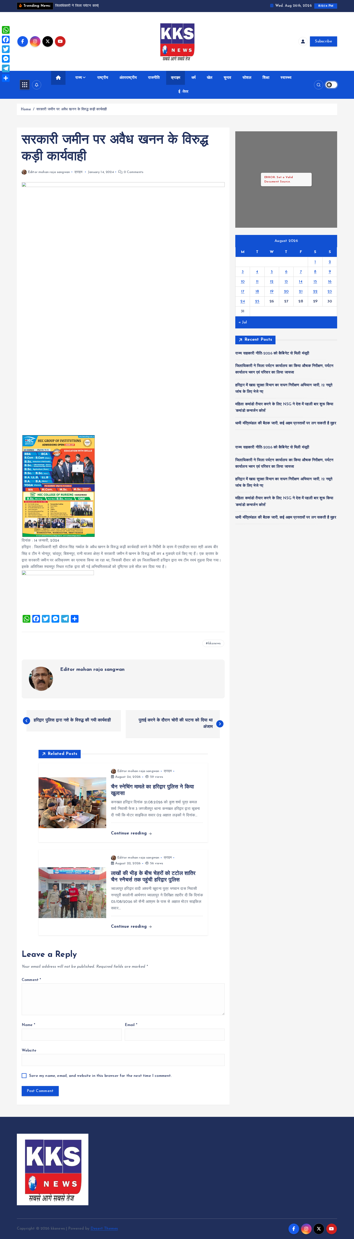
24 (242, 301)
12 (272, 282)
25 (257, 301)
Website (29, 1050)
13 (286, 282)
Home (26, 109)
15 (315, 282)
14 (300, 282)
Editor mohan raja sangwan (49, 172)
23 (330, 291)
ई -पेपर (183, 92)
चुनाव (227, 78)
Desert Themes (104, 1229)
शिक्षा (265, 78)
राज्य (78, 78)
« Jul (243, 322)
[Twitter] (6, 49)
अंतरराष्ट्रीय (128, 78)
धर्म (193, 78)
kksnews (214, 643)
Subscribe (323, 41)
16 (330, 282)
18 (257, 291)
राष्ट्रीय (102, 78)
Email (131, 1025)
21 (300, 291)
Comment (31, 980)
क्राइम (175, 78)
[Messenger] (6, 59)
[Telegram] (6, 68)
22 (315, 291)
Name (28, 1025)
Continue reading (129, 833)
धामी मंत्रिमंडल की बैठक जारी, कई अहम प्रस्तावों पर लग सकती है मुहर (285, 423)
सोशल (247, 78)
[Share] (6, 78)
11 (257, 282)
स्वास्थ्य (286, 78)
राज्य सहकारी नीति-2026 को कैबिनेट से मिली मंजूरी (272, 353)
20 (286, 291)
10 (243, 282)
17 (242, 291)
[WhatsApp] (6, 30)
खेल (209, 78)
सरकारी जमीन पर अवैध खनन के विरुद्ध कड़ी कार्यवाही (71, 109)
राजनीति (154, 78)
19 (272, 291)
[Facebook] (6, 39)
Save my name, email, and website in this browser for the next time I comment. (100, 1076)
